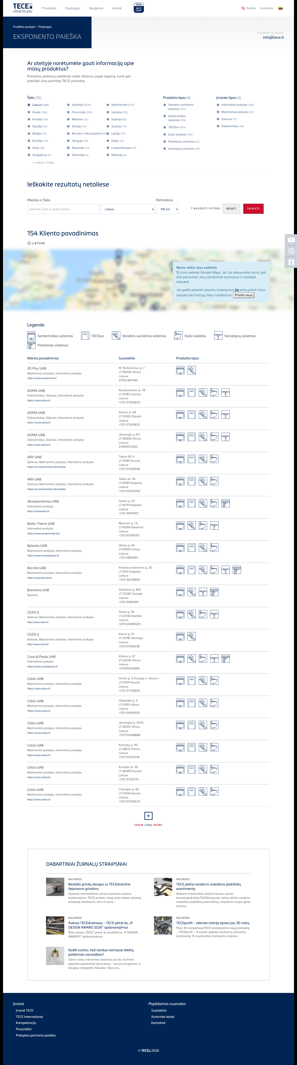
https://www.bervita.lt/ (39, 578)
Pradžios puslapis (24, 27)
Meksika (80, 119)
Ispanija (119, 119)
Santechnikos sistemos (177, 118)
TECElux (177, 127)
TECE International (29, 1016)
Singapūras (42, 155)
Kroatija (40, 119)
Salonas (229, 119)
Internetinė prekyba (238, 105)
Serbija (79, 127)
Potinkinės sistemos (184, 142)
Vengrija (80, 141)
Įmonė (117, 8)
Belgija (40, 134)
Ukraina (120, 112)
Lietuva (41, 105)
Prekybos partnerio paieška (36, 1035)
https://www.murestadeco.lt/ (43, 555)
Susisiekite (266, 8)
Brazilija (40, 141)
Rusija (40, 112)
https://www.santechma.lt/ (42, 378)
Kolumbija (80, 155)
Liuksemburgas (124, 148)
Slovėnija (80, 148)
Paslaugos (72, 8)
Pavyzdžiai (24, 1029)
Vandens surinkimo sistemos (181, 107)
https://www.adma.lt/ (39, 400)
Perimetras (164, 200)
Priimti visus (244, 295)
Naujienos (96, 8)
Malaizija (119, 155)
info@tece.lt (273, 37)
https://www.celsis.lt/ (39, 688)
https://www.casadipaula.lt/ (42, 666)
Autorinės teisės (163, 1016)
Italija (39, 148)
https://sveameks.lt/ (38, 511)
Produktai (49, 8)
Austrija (119, 127)
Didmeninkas (233, 126)
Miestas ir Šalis (38, 200)
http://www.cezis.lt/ (38, 622)
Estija (118, 141)
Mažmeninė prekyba (238, 112)
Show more (148, 824)
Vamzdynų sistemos (184, 149)
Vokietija (81, 105)
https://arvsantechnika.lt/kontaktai (46, 467)
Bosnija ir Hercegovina (89, 134)
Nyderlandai (123, 105)
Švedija (40, 127)
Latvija (118, 134)
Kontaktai (158, 1022)
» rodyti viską (43, 162)
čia (237, 290)
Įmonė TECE (24, 1010)
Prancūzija (82, 112)
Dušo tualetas (180, 135)
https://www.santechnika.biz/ (43, 533)
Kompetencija (26, 1022)
